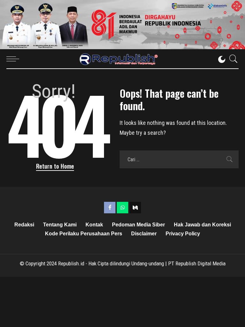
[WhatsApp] (122, 207)
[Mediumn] (135, 207)
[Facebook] (109, 207)
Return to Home (55, 166)
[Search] (232, 58)
